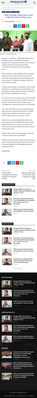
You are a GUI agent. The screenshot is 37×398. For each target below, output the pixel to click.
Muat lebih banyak (17, 268)
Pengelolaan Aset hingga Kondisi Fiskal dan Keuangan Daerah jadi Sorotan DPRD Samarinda (23, 260)
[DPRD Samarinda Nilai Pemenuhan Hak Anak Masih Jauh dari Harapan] (7, 212)
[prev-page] (3, 218)
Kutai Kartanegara (15, 12)
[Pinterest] (23, 26)
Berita (8, 7)
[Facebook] (15, 26)
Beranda (4, 7)
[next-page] (6, 218)
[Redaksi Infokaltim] (3, 21)
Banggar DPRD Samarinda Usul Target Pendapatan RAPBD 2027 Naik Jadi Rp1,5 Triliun (24, 190)
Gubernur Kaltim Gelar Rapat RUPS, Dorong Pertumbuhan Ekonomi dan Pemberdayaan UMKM (23, 375)
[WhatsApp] (27, 26)
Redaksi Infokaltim (10, 21)
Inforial (8, 12)
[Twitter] (19, 26)
